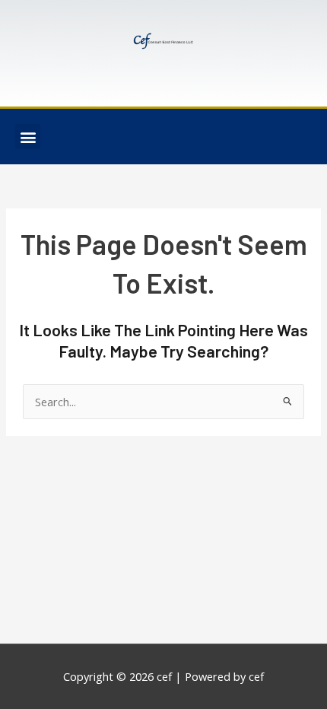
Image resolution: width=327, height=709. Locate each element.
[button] (27, 136)
